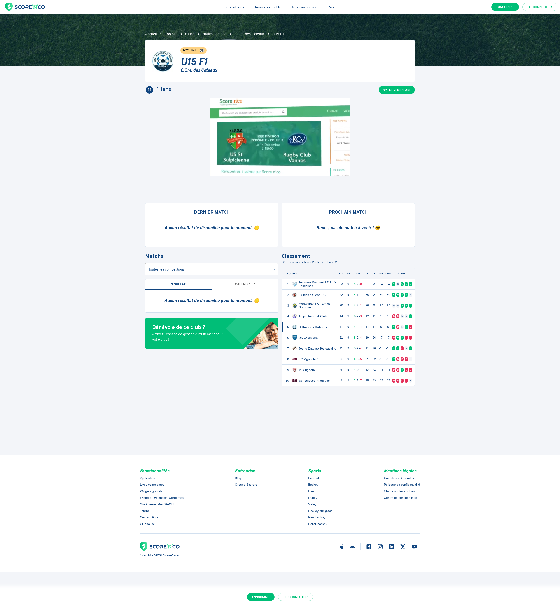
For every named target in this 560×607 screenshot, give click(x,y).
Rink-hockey (316, 517)
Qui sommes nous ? (304, 7)
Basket (313, 484)
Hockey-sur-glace (320, 511)
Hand (312, 491)
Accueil (151, 34)
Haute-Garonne (214, 34)
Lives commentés (152, 484)
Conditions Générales (399, 478)
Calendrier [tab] (245, 284)
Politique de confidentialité (402, 484)
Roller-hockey (317, 524)
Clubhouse (147, 524)
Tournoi (145, 511)
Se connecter (540, 7)
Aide (332, 7)
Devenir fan (399, 90)
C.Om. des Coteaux (249, 34)
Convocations (149, 517)
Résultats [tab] (178, 284)
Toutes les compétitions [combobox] (166, 269)
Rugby (312, 497)
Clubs (189, 34)
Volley (312, 504)
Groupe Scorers (246, 484)
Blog (238, 478)
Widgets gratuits (151, 491)
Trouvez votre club (267, 7)
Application (147, 478)
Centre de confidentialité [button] (401, 497)
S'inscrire (505, 7)
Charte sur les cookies (399, 491)
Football (171, 34)
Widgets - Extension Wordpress (162, 497)
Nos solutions (234, 7)
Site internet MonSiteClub (157, 504)
